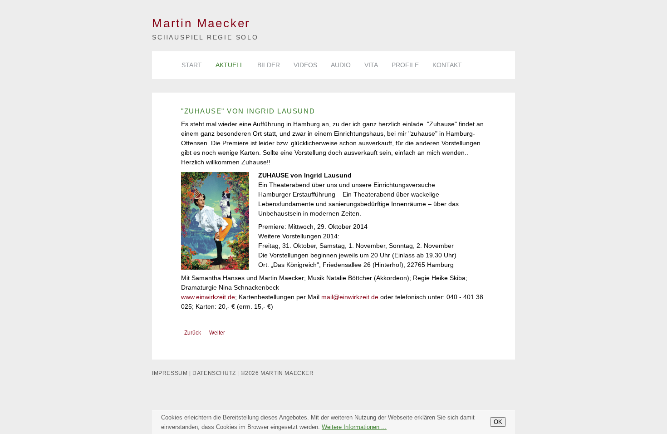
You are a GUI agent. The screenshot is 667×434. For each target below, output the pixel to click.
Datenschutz (214, 373)
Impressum (169, 373)
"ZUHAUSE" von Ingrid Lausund (248, 111)
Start (191, 65)
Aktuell (230, 65)
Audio (341, 65)
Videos (305, 65)
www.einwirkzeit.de (208, 297)
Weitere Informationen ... (354, 427)
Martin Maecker (201, 23)
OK (498, 422)
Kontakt (447, 65)
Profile (405, 65)
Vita (371, 65)
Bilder (268, 65)
